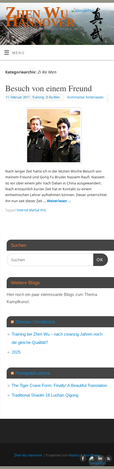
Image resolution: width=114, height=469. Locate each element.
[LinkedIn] (99, 11)
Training (38, 97)
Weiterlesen (59, 201)
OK (98, 259)
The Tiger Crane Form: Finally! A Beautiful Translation (59, 385)
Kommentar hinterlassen (85, 97)
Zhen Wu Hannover (28, 455)
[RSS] (107, 11)
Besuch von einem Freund (48, 87)
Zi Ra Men (53, 97)
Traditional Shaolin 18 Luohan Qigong (45, 395)
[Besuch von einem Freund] (57, 137)
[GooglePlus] (82, 10)
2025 (16, 352)
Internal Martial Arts (31, 210)
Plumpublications (32, 373)
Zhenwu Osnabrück (35, 321)
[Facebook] (65, 11)
